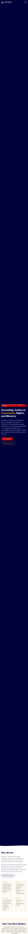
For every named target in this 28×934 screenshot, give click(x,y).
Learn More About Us (8, 875)
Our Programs (7, 439)
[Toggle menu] (25, 2)
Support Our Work (8, 443)
